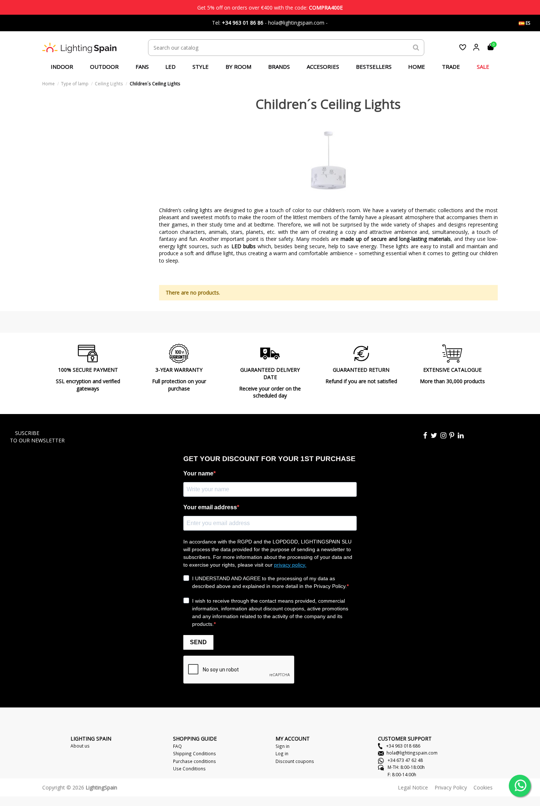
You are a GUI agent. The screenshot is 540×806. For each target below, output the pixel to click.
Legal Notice (413, 787)
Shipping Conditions (194, 753)
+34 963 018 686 (402, 746)
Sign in (282, 746)
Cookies (483, 787)
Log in (282, 753)
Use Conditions (189, 768)
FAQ (177, 746)
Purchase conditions (194, 761)
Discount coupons (295, 761)
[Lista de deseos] (462, 47)
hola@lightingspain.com (412, 753)
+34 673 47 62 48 (404, 760)
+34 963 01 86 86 (242, 22)
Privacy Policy (451, 787)
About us (80, 746)
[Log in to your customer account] (476, 47)
